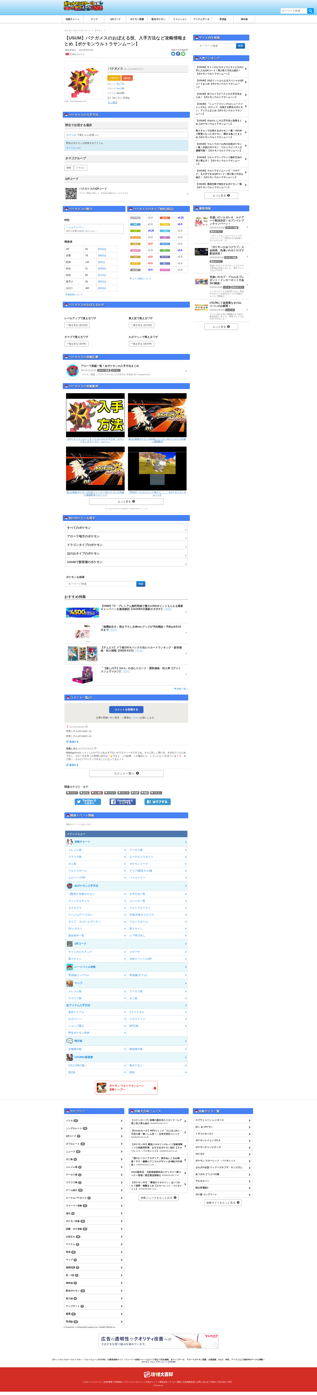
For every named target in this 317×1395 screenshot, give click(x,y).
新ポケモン (136, 1065)
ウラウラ (111, 793)
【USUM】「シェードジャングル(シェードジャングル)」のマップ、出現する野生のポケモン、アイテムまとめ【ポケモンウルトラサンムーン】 (219, 109)
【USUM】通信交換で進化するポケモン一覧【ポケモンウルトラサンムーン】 (219, 186)
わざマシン (75, 1018)
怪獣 (69, 167)
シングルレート (76, 1128)
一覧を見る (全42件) (141, 343)
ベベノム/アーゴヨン (80, 914)
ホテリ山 (71, 135)
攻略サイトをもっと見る (220, 1202)
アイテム (72, 1244)
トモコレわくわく (204, 1133)
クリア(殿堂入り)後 (140, 870)
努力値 (71, 1298)
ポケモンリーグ (138, 863)
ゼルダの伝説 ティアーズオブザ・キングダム (218, 1167)
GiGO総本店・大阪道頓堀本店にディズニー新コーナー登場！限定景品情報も (156, 1174)
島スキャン (136, 928)
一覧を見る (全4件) (76, 343)
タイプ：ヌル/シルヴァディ (84, 921)
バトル (71, 1120)
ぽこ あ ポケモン (204, 1126)
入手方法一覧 (137, 894)
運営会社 (163, 1382)
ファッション (180, 19)
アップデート (74, 1306)
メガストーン (137, 1018)
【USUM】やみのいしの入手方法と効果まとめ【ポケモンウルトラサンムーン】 (219, 122)
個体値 (71, 1283)
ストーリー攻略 (76, 1205)
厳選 (70, 1313)
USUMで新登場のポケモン (85, 562)
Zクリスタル (136, 1012)
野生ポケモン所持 (78, 1032)
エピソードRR (77, 877)
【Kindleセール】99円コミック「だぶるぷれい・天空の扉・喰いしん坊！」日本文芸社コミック (157, 1133)
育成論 (222, 19)
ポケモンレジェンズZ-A (207, 1140)
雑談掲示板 (136, 1049)
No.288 (120, 88)
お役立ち (72, 1236)
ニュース (72, 1151)
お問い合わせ (202, 1382)
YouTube (222, 1382)
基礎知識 (72, 1267)
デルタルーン (202, 1181)
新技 (132, 1072)
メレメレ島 (75, 850)
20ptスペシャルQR (140, 958)
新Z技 (71, 1072)
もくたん (71, 147)
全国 (136, 793)
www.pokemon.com (78, 101)
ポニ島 (72, 863)
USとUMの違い (77, 1065)
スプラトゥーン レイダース (209, 1120)
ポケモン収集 (75, 1221)
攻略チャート (73, 19)
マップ (94, 19)
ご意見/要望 (107, 1382)
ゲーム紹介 (74, 1190)
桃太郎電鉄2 (201, 1187)
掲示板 (244, 19)
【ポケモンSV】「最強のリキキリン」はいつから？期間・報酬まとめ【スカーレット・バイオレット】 (156, 1185)
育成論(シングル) (78, 975)
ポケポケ (200, 1153)
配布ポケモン (158, 19)
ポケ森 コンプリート (206, 1194)
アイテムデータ (201, 19)
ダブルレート (75, 1143)
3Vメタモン (75, 928)
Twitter (213, 1382)
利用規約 (118, 1382)
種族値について (75, 294)
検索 (310, 11)
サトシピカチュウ (78, 900)
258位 (102, 268)
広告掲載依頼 (189, 1382)
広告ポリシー (152, 1382)
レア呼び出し (137, 935)
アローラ (124, 793)
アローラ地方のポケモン (83, 536)
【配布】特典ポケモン (81, 894)
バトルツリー (137, 877)
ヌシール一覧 (137, 900)
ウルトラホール (77, 870)
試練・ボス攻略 (76, 1229)
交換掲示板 (75, 1049)
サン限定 (113, 102)
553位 (102, 249)
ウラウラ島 (75, 856)
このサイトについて (91, 1382)
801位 (102, 281)
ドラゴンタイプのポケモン (85, 544)
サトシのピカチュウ (80, 951)
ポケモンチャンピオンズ (208, 1147)
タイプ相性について (141, 278)
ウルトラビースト (140, 907)
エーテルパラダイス (141, 856)
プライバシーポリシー (134, 1382)
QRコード (115, 19)
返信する (74, 741)
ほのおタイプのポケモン (83, 553)
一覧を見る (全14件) (141, 325)
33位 (101, 262)
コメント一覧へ (124, 773)
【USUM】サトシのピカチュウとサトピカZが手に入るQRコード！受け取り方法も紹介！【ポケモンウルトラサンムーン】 (219, 70)
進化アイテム (76, 1012)
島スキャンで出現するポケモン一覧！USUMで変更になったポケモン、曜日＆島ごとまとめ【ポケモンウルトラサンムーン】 (219, 133)
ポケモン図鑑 (137, 19)
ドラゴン (114, 78)
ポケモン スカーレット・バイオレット (215, 1160)
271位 (102, 275)
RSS (230, 1382)
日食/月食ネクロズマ (141, 914)
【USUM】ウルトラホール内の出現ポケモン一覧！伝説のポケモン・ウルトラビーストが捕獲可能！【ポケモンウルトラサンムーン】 (219, 147)
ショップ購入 (76, 1025)
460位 (102, 255)
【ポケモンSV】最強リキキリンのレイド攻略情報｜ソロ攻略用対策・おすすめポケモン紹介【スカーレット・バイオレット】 (157, 1147)
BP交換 (133, 1025)
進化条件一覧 (76, 935)
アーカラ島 (136, 850)
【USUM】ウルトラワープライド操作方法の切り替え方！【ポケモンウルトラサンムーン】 (219, 160)
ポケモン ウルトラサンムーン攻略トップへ (126, 1087)
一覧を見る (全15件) (77, 325)
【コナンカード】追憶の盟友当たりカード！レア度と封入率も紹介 (156, 1122)
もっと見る (124, 501)
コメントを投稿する (126, 709)
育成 (70, 1252)
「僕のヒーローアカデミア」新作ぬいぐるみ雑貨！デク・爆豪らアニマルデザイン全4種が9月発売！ (156, 1161)
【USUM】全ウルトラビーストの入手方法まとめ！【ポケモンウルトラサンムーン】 (219, 95)
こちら (134, 717)
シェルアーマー (75, 227)
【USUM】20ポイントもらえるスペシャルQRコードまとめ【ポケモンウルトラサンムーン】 (219, 83)
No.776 (120, 83)
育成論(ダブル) (138, 975)
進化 (69, 1213)
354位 (102, 288)
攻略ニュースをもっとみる (156, 1197)
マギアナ (134, 951)
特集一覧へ (182, 688)
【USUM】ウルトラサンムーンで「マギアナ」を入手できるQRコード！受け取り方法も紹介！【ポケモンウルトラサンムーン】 (219, 174)
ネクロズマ (75, 907)
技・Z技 (71, 1275)
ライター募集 (175, 1382)
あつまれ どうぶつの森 (207, 1174)
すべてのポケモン (79, 527)
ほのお (127, 78)
